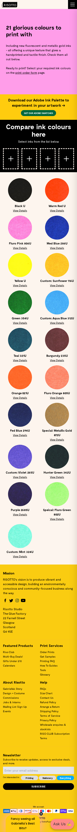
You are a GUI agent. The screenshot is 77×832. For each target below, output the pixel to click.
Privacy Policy (48, 720)
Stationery (47, 778)
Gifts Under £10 (12, 661)
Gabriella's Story (12, 688)
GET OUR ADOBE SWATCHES (38, 113)
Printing (29, 778)
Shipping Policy (49, 711)
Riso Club (8, 652)
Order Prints (47, 652)
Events (7, 711)
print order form (26, 72)
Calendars (9, 665)
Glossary (45, 674)
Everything (65, 778)
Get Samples (48, 656)
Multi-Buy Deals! (13, 656)
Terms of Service (50, 715)
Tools (43, 670)
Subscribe (38, 786)
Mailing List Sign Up (15, 706)
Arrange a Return (50, 706)
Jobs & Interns (12, 702)
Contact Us (46, 697)
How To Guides (49, 665)
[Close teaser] (41, 814)
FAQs (43, 688)
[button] (23, 823)
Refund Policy (48, 702)
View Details (20, 210)
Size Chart (46, 693)
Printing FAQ (47, 661)
